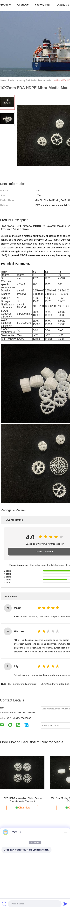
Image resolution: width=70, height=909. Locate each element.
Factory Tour (43, 4)
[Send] (65, 903)
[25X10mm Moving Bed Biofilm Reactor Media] (22, 772)
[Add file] (4, 903)
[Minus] (65, 832)
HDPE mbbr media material (22, 684)
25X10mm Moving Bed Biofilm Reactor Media (22, 798)
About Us (23, 4)
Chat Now (24, 807)
